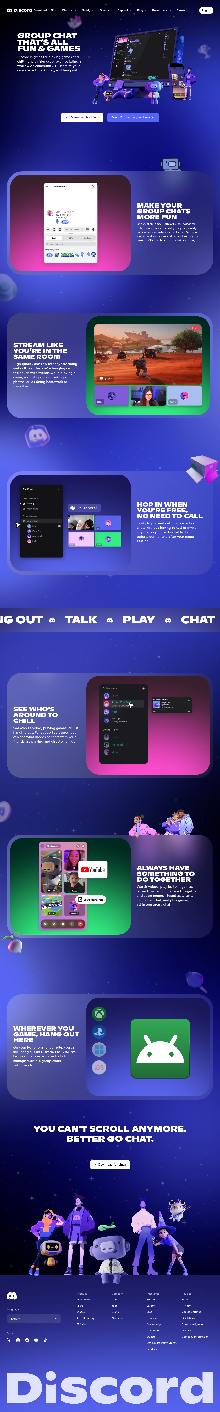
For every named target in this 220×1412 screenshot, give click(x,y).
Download (40, 11)
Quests (151, 1336)
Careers (183, 11)
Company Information (195, 1336)
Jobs (114, 1305)
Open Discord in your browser (133, 117)
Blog (149, 1312)
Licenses (187, 1330)
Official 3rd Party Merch (162, 1343)
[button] (69, 10)
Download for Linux (85, 117)
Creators (152, 1318)
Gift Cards (83, 1324)
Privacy (186, 1305)
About (115, 1299)
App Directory (86, 1318)
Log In (206, 10)
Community (154, 1324)
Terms (185, 1299)
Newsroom (118, 1318)
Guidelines (188, 1318)
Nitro (55, 11)
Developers (154, 1330)
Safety (151, 1305)
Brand (115, 1312)
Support (152, 1299)
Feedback (153, 1349)
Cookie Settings (191, 1312)
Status (81, 1312)
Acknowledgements (194, 1324)
